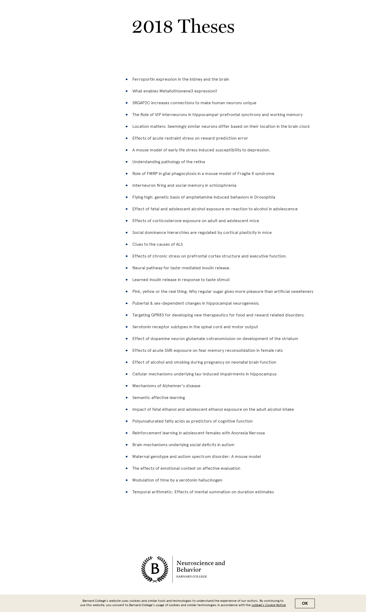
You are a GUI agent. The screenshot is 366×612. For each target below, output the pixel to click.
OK (305, 603)
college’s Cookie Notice (269, 605)
